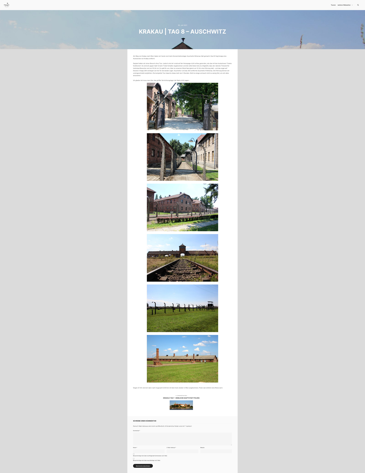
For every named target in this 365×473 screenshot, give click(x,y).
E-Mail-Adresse (171, 447)
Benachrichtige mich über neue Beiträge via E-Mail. (146, 460)
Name (135, 447)
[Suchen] (358, 5)
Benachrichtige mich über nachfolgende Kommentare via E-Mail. (150, 455)
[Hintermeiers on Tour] (7, 5)
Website (202, 447)
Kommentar (136, 430)
